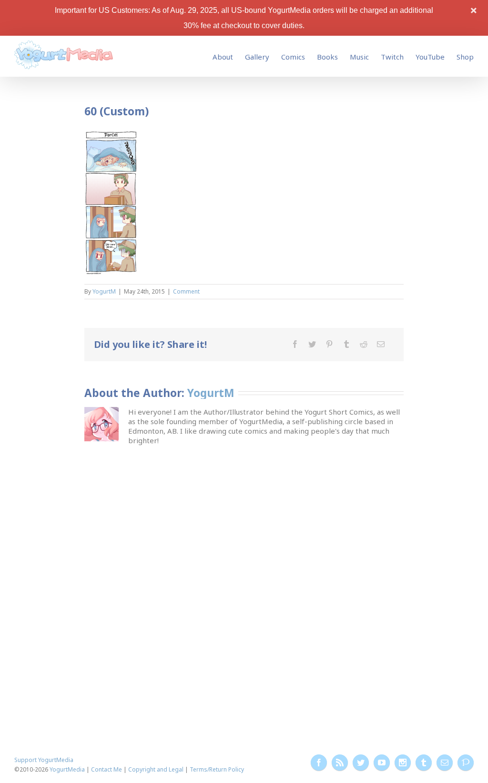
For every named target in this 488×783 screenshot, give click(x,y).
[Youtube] (382, 762)
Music (359, 56)
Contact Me (106, 769)
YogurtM (104, 291)
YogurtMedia (67, 769)
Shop (465, 56)
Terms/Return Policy (217, 769)
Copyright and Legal (155, 769)
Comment (186, 291)
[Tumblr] (346, 344)
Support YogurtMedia (43, 760)
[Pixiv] (466, 762)
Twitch (392, 56)
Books (327, 56)
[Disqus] (244, 564)
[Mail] (381, 344)
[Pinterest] (329, 344)
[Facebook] (295, 344)
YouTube (430, 56)
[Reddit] (363, 344)
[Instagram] (403, 762)
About (223, 56)
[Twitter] (312, 344)
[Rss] (340, 762)
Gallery (257, 56)
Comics (293, 56)
